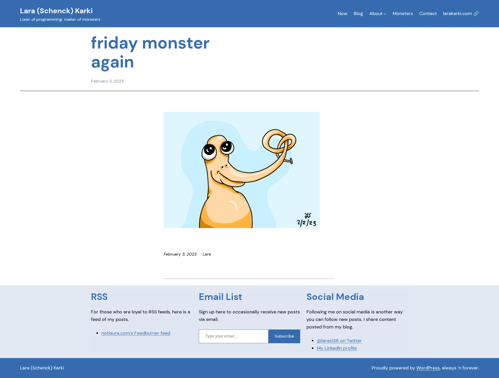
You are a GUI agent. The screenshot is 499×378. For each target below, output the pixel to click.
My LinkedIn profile (337, 348)
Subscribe (284, 336)
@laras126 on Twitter (339, 341)
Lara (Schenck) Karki (42, 368)
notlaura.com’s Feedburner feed (135, 333)
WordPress (428, 368)
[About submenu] (385, 13)
